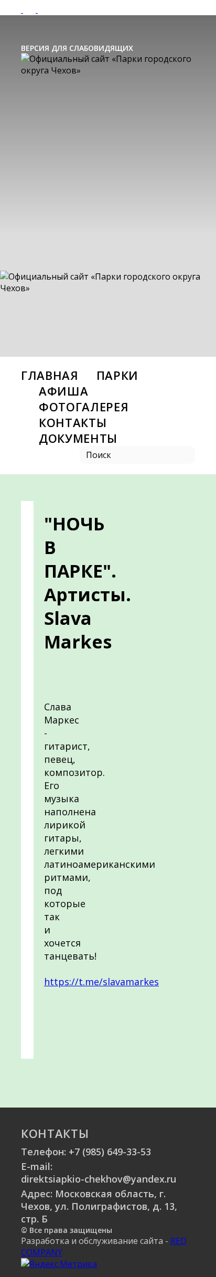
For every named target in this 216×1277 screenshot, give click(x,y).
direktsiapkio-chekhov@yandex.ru (98, 1179)
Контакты (72, 422)
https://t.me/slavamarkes (101, 981)
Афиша (63, 391)
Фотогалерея (83, 406)
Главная (50, 375)
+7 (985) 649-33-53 (110, 1151)
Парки (117, 375)
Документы (78, 438)
